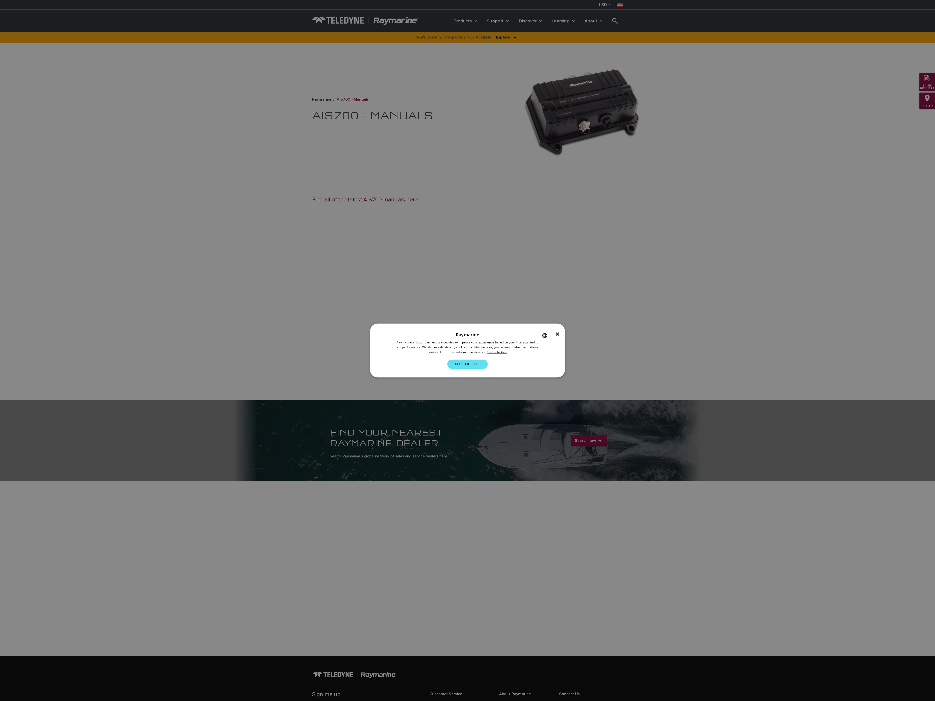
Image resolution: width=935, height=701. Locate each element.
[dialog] (467, 350)
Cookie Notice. (497, 352)
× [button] (557, 334)
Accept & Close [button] (467, 364)
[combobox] (544, 335)
